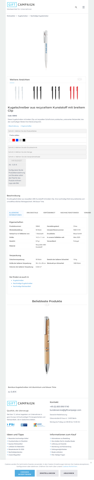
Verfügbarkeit (49, 213)
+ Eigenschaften (26, 126)
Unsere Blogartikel (14, 455)
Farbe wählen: (14, 135)
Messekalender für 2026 (16, 449)
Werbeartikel (11, 16)
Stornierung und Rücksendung (61, 446)
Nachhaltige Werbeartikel (22, 286)
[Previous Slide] (78, 79)
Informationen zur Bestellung (60, 438)
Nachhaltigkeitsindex (70, 213)
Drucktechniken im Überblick (18, 441)
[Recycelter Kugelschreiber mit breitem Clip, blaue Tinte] (46, 49)
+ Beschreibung (13, 126)
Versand (87, 213)
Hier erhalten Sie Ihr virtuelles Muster (63, 441)
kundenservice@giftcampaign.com (65, 410)
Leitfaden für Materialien (16, 446)
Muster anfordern (57, 452)
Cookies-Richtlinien (69, 466)
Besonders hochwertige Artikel (18, 438)
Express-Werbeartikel (15, 444)
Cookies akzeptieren (24, 473)
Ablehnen (69, 473)
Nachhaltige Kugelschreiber (39, 16)
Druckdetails (32, 213)
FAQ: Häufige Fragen (58, 455)
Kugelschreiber (23, 16)
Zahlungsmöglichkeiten (59, 449)
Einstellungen (47, 473)
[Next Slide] (81, 79)
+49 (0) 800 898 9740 (59, 406)
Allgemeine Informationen (15, 214)
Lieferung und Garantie (58, 444)
